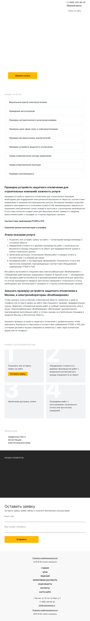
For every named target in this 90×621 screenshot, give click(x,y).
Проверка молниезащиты (21, 174)
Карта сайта (45, 592)
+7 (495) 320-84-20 (75, 2)
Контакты (45, 588)
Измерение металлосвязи (22, 111)
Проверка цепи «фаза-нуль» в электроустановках (33, 129)
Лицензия (45, 576)
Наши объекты (45, 584)
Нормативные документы (45, 580)
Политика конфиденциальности (45, 558)
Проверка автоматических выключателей (29, 138)
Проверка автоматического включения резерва (32, 120)
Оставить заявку (18, 374)
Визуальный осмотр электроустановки (28, 102)
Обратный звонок (74, 5)
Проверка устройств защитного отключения (31, 147)
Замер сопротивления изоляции (25, 165)
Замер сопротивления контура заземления (30, 156)
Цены (45, 572)
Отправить (22, 539)
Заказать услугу (22, 75)
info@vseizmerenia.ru (47, 605)
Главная (45, 568)
